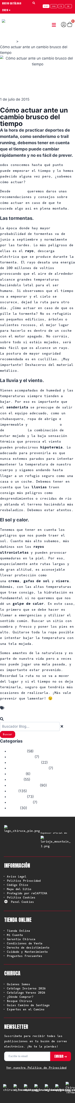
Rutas (12, 791)
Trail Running (20, 802)
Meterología (19, 708)
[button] (55, 25)
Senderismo (17, 796)
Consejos (15, 779)
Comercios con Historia (28, 768)
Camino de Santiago (24, 762)
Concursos (16, 774)
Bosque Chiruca (21, 757)
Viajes (13, 808)
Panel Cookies (22, 901)
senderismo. (16, 430)
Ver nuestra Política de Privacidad (36, 1067)
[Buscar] (3, 719)
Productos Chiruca (23, 785)
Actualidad (17, 751)
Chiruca (18, 191)
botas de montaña (44, 424)
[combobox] (30, 726)
